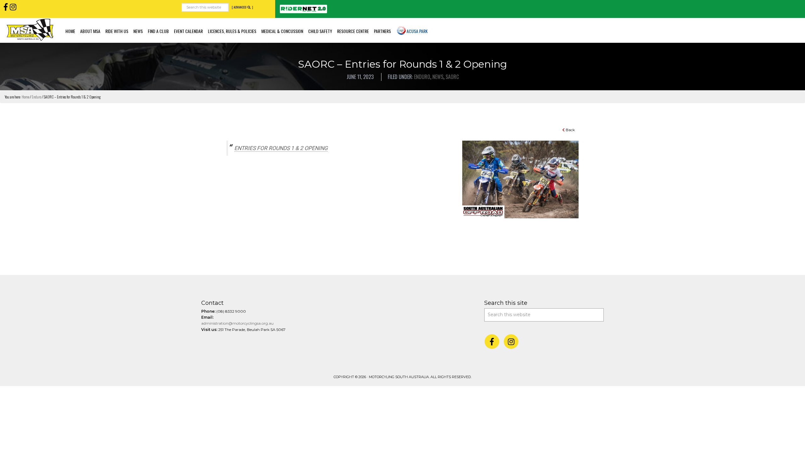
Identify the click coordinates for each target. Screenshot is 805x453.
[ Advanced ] (242, 7)
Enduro (422, 77)
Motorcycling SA (30, 30)
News (437, 77)
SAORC (452, 77)
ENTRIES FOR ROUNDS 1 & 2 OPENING (281, 148)
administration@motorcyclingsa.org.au (237, 323)
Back (570, 129)
